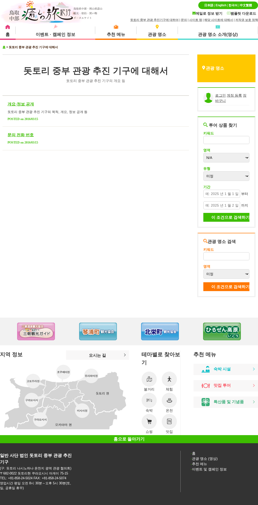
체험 (169, 389)
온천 (169, 410)
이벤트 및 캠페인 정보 (209, 469)
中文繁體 (246, 5)
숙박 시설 (222, 369)
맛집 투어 (222, 385)
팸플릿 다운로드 (243, 13)
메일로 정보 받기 (209, 13)
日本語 (208, 5)
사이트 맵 (195, 20)
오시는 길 (97, 355)
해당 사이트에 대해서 (218, 20)
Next (248, 331)
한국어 (233, 5)
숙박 (149, 410)
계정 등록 (234, 95)
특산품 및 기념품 (229, 402)
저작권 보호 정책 (246, 20)
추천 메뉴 (199, 464)
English (221, 5)
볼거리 (149, 389)
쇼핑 (149, 432)
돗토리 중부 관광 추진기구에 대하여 (154, 20)
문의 (184, 20)
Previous (10, 331)
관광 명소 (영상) (205, 459)
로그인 (220, 95)
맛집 (169, 432)
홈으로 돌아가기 (129, 439)
